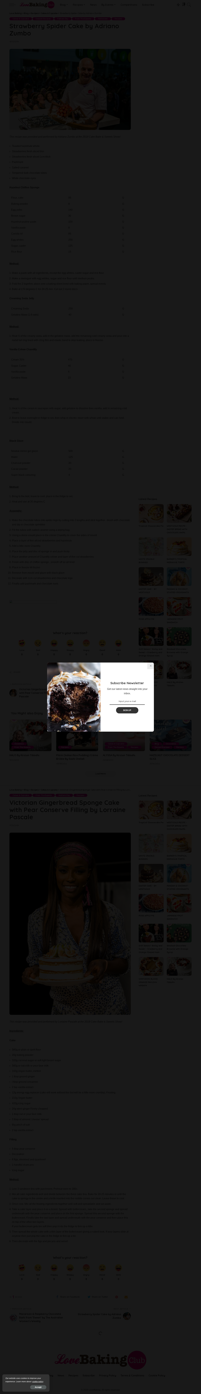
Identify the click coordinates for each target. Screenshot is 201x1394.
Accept (38, 1387)
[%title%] (150, 666)
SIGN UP (127, 710)
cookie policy (37, 1381)
